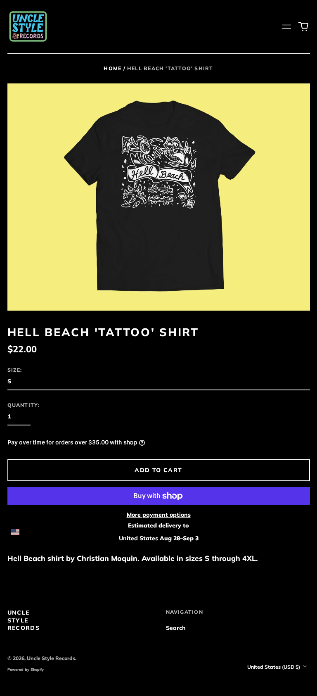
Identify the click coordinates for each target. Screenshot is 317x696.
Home (112, 68)
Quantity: (23, 405)
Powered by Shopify (25, 669)
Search (176, 628)
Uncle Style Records (23, 620)
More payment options (159, 514)
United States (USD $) (274, 667)
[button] (303, 26)
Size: (14, 370)
